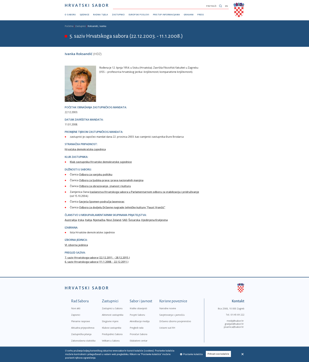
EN (226, 6)
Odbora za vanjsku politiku (95, 174)
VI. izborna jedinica (76, 245)
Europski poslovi (139, 14)
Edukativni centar (138, 340)
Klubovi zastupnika (111, 327)
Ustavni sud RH (167, 327)
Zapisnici (75, 314)
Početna (69, 26)
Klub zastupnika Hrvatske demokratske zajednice (101, 162)
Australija (71, 220)
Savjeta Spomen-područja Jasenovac (101, 201)
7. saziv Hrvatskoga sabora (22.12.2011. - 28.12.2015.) (97, 257)
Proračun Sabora (138, 334)
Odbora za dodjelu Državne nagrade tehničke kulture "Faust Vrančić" (122, 207)
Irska (81, 220)
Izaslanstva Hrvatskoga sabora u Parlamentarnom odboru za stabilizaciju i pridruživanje (144, 192)
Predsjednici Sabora (112, 334)
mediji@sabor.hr (235, 320)
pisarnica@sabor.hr (234, 326)
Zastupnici (118, 14)
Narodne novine (167, 308)
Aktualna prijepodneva (82, 327)
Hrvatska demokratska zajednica (85, 149)
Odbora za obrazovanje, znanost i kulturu (105, 186)
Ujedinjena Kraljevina (154, 220)
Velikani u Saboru (111, 340)
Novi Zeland (113, 220)
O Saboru (70, 14)
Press (200, 14)
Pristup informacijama (166, 14)
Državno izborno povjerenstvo (175, 321)
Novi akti (75, 308)
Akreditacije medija (140, 321)
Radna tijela (100, 14)
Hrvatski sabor (87, 5)
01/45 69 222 (237, 314)
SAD (124, 220)
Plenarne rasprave (80, 321)
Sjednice (84, 14)
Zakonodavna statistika (83, 340)
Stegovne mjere (110, 321)
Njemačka (99, 220)
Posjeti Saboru (137, 314)
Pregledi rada (136, 327)
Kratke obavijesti (138, 308)
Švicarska (134, 220)
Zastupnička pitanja (81, 334)
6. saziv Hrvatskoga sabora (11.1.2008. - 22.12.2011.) (96, 262)
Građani (189, 14)
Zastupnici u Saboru (112, 308)
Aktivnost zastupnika (112, 314)
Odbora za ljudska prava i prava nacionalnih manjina (111, 180)
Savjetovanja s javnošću (172, 314)
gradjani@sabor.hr (234, 323)
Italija (88, 220)
